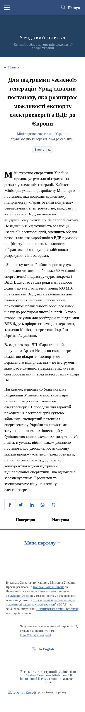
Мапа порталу (40, 543)
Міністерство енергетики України (42, 134)
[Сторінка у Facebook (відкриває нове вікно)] (34, 659)
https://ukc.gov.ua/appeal (35, 635)
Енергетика (42, 149)
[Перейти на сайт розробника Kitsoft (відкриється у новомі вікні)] (22, 692)
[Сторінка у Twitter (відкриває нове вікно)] (42, 659)
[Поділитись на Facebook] (10, 504)
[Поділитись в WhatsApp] (42, 504)
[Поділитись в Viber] (53, 504)
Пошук (74, 7)
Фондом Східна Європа (48, 587)
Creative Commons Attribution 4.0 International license (46, 677)
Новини (13, 67)
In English (46, 649)
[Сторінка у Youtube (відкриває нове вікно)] (50, 659)
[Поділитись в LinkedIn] (31, 504)
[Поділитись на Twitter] (20, 504)
